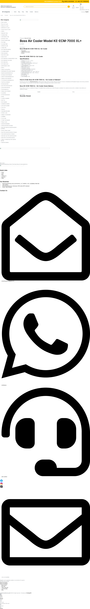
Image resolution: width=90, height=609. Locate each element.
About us (36, 11)
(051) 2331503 (69, 1)
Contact (31, 11)
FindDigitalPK (28, 593)
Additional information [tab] (25, 51)
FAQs (27, 11)
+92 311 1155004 (83, 1)
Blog (19, 11)
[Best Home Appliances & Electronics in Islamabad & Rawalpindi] (8, 6)
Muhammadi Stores (34, 81)
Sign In (73, 7)
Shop (23, 11)
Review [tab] (22, 53)
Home (15, 11)
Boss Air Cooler (28, 38)
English (87, 11)
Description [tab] (23, 50)
